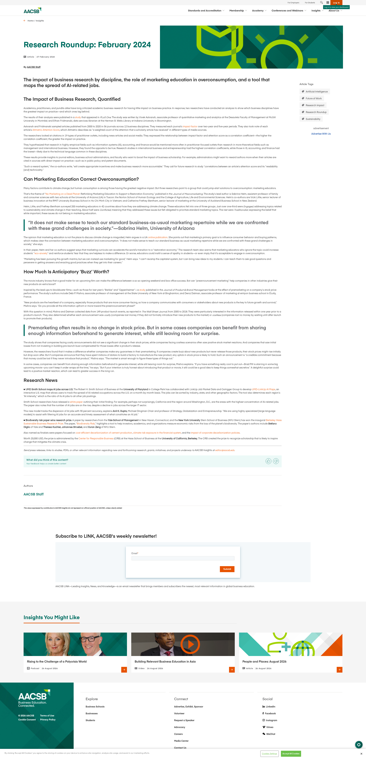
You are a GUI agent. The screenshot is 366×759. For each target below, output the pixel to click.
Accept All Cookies (291, 753)
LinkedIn (270, 706)
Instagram (271, 720)
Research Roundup (316, 112)
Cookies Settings (269, 753)
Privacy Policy (47, 719)
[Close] (361, 754)
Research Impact (315, 105)
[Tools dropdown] (327, 2)
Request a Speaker (184, 720)
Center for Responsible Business (96, 438)
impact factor (190, 126)
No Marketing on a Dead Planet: (63, 193)
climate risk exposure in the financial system (157, 432)
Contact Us (180, 747)
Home (31, 20)
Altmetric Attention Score (45, 129)
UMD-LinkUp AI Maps (263, 389)
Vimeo (269, 727)
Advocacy (179, 727)
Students (90, 720)
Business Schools (95, 706)
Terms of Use (47, 715)
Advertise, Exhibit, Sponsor (188, 706)
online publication (158, 237)
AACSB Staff (33, 66)
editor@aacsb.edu (224, 450)
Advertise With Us (321, 133)
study (78, 117)
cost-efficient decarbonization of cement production (104, 432)
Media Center (181, 740)
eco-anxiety (41, 253)
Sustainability (313, 118)
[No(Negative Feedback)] (276, 461)
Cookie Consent (27, 719)
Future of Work (314, 98)
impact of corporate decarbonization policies (215, 432)
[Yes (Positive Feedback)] (268, 461)
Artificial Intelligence (317, 91)
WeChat (270, 733)
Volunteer (179, 713)
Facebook (270, 713)
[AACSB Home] (32, 10)
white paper (76, 401)
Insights (40, 20)
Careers (178, 733)
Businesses (92, 713)
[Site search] (321, 2)
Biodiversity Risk (86, 423)
